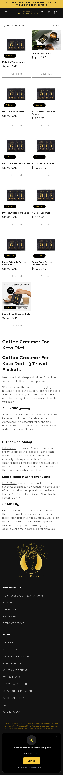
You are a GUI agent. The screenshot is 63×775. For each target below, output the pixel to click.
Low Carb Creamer (42, 53)
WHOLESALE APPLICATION (17, 691)
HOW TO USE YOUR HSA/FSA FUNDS (23, 596)
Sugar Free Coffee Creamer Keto (42, 263)
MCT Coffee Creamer (14, 112)
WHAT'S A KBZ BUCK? (15, 670)
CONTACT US (10, 649)
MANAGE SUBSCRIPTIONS (17, 656)
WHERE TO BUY (11, 712)
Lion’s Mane (9, 483)
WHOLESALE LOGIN (14, 698)
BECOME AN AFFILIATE (15, 684)
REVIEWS (8, 642)
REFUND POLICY (12, 609)
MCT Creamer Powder (44, 163)
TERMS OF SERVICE (13, 623)
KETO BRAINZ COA (13, 663)
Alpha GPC (9, 414)
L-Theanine (9, 448)
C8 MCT (7, 510)
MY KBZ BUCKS (11, 677)
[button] (6, 12)
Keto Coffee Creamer (14, 62)
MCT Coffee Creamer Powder (43, 113)
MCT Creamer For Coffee (16, 163)
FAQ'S (6, 705)
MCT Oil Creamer (41, 213)
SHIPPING (8, 602)
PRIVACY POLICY (12, 616)
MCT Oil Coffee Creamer (15, 213)
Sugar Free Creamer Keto (16, 314)
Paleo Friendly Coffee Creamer (14, 263)
